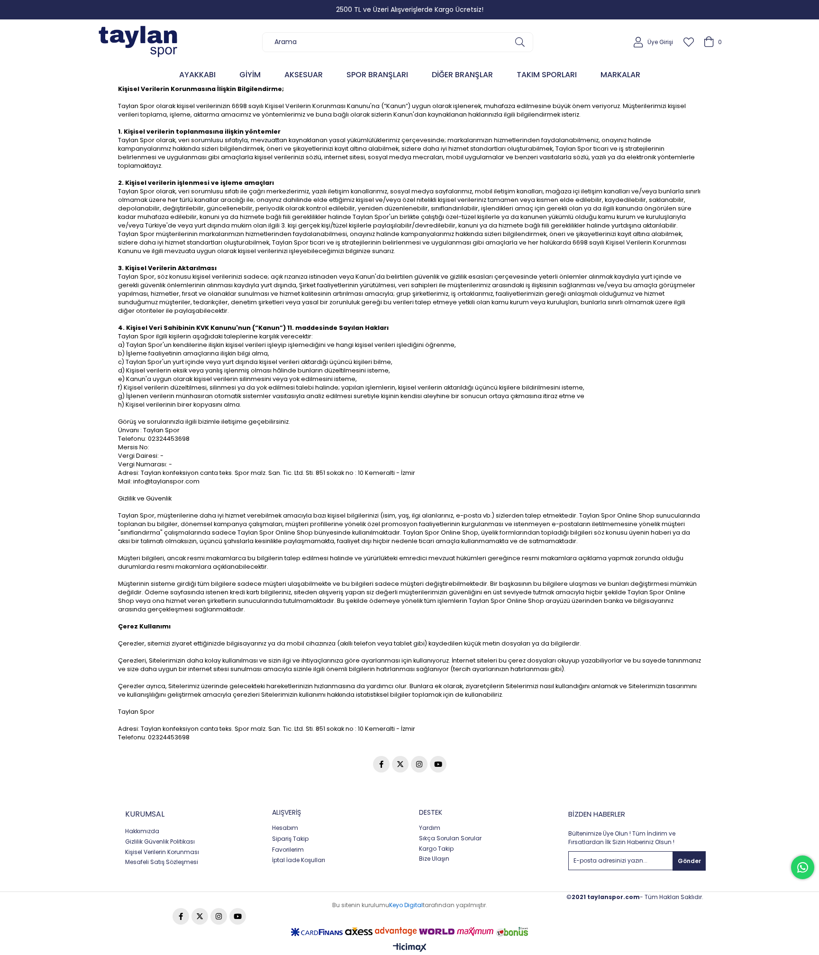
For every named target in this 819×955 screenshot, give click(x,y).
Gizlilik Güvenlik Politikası (160, 842)
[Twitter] (400, 764)
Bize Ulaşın (434, 859)
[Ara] (519, 42)
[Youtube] (438, 764)
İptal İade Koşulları (298, 860)
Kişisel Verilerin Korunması (162, 852)
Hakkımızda (142, 831)
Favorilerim (288, 850)
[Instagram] (419, 764)
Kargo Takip (436, 849)
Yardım (429, 828)
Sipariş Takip (290, 839)
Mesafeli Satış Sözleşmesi (161, 862)
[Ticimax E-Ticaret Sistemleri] (410, 948)
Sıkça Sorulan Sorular (450, 838)
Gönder (689, 861)
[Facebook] (381, 764)
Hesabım (285, 828)
